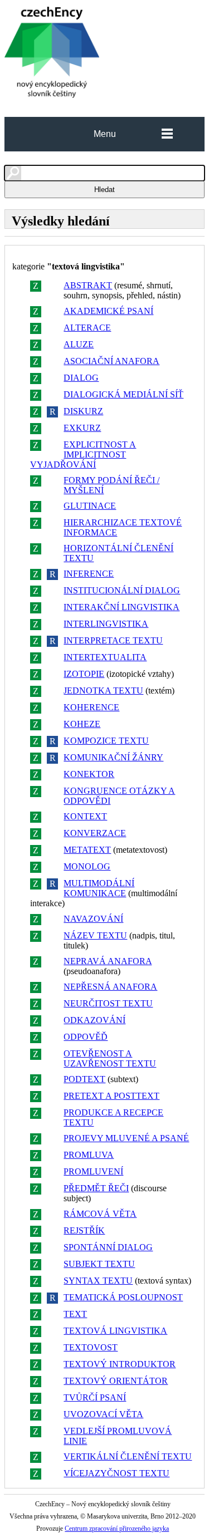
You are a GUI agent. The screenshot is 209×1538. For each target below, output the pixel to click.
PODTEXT (84, 1079)
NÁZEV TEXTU (95, 935)
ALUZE (79, 344)
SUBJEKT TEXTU (99, 1264)
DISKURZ (83, 411)
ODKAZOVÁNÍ (94, 1020)
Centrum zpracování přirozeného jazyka (117, 1528)
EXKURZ (82, 428)
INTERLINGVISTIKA (106, 623)
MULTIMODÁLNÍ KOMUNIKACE (99, 888)
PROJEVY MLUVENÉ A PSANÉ (126, 1138)
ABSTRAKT (88, 285)
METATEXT (87, 849)
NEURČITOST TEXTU (108, 1003)
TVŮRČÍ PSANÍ (95, 1397)
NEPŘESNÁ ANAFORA (110, 986)
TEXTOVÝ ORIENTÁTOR (116, 1380)
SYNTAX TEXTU (98, 1280)
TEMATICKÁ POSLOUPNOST (123, 1297)
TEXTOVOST (91, 1347)
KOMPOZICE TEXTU (106, 740)
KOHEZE (82, 724)
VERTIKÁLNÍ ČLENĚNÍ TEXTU (128, 1456)
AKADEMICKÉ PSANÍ (108, 311)
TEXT (75, 1314)
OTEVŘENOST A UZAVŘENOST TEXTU (110, 1058)
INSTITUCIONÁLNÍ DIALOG (122, 590)
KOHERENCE (91, 707)
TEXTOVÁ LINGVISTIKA (115, 1330)
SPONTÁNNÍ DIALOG (108, 1247)
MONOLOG (87, 866)
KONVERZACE (95, 833)
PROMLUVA (89, 1154)
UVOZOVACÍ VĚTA (103, 1414)
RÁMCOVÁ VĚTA (100, 1213)
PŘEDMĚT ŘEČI (96, 1188)
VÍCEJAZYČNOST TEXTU (116, 1473)
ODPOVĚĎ (86, 1036)
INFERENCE (89, 573)
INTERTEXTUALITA (105, 657)
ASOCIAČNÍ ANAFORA (111, 361)
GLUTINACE (90, 505)
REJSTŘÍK (84, 1230)
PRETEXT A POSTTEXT (111, 1095)
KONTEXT (85, 816)
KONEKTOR (89, 774)
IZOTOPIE (84, 674)
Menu (105, 134)
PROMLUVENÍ (93, 1171)
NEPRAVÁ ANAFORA (108, 961)
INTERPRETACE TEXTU (113, 640)
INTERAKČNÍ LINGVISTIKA (121, 607)
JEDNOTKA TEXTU (103, 690)
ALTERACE (87, 327)
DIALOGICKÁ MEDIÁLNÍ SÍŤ (123, 394)
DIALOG (81, 377)
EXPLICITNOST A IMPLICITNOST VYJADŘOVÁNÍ (83, 454)
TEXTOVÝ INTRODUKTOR (120, 1364)
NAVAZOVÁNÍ (93, 918)
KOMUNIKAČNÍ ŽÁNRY (113, 757)
